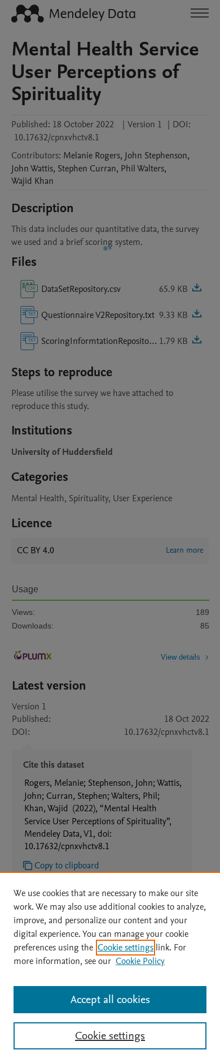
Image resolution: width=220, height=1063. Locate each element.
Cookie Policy (140, 961)
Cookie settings (125, 947)
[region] (110, 967)
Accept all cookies (110, 999)
